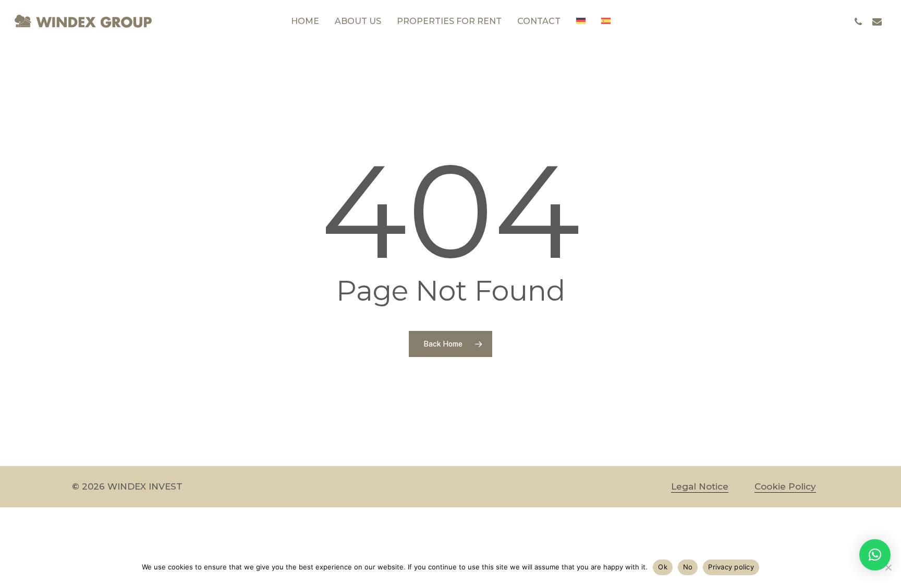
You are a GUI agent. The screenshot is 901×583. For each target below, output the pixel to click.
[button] (875, 554)
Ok (662, 567)
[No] (888, 567)
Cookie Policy (785, 486)
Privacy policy (731, 567)
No (688, 567)
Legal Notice (699, 486)
